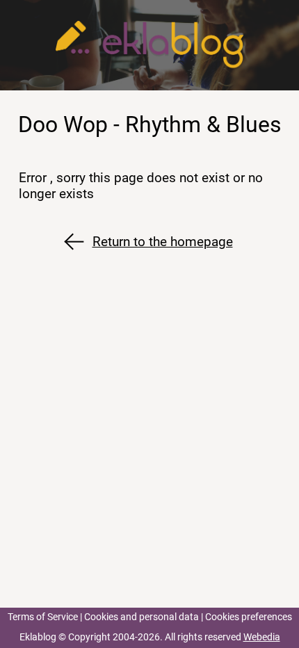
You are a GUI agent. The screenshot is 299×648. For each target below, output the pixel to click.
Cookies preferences (248, 617)
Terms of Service (43, 617)
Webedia (261, 637)
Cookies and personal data (141, 617)
